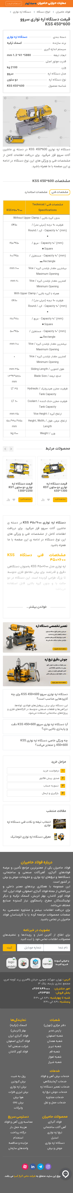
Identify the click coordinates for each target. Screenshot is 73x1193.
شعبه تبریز (54, 1046)
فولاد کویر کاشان (18, 1051)
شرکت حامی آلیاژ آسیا (25, 1176)
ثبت (9, 948)
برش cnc (18, 1102)
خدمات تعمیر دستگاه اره (54, 1087)
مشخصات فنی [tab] (59, 192)
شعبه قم (55, 1051)
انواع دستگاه (43, 12)
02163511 (44, 993)
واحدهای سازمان (18, 1148)
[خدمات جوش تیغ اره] (36, 671)
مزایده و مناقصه (18, 1143)
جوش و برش (54, 1148)
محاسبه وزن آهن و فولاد (18, 1122)
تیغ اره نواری (54, 1132)
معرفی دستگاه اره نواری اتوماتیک (30, 837)
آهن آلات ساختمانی (54, 1127)
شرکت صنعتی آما (18, 1046)
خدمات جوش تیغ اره (54, 1092)
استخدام (18, 1138)
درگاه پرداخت (18, 1132)
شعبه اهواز (54, 1057)
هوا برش (18, 1097)
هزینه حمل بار (18, 1127)
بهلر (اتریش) (18, 1030)
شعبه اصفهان (55, 1036)
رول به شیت (18, 1076)
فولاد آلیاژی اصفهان (18, 1041)
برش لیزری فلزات (18, 1092)
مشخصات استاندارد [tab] (36, 192)
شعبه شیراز (55, 1062)
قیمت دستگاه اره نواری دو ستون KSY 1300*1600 (21, 487)
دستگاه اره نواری (22, 12)
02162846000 (41, 989)
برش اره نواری (18, 1087)
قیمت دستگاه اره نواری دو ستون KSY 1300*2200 (55, 487)
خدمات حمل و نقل (55, 1102)
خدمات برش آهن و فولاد (54, 1076)
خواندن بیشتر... (37, 607)
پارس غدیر (54, 1030)
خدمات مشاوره (55, 1097)
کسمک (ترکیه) (18, 1025)
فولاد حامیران (63, 12)
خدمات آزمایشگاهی (54, 1081)
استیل (54, 1138)
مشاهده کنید (60, 499)
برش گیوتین (18, 1081)
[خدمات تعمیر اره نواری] (36, 637)
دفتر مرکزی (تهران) (55, 1025)
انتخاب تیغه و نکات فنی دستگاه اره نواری (29, 823)
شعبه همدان (54, 1041)
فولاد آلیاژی (55, 1122)
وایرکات (18, 1108)
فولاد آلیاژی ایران (18, 1036)
